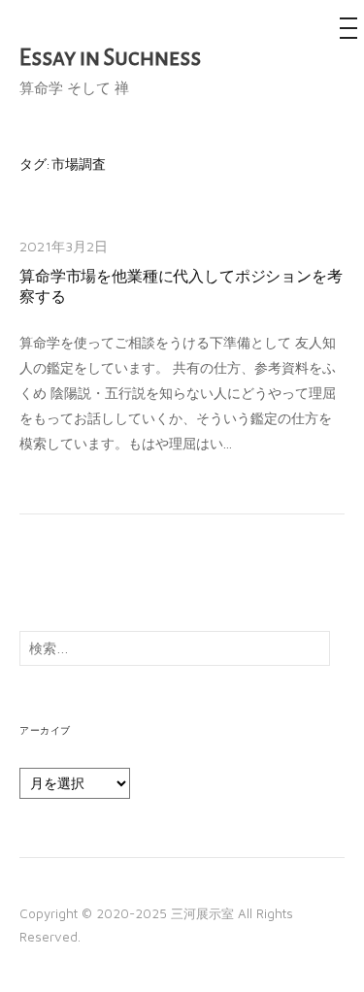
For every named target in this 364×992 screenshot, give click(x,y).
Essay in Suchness (110, 58)
